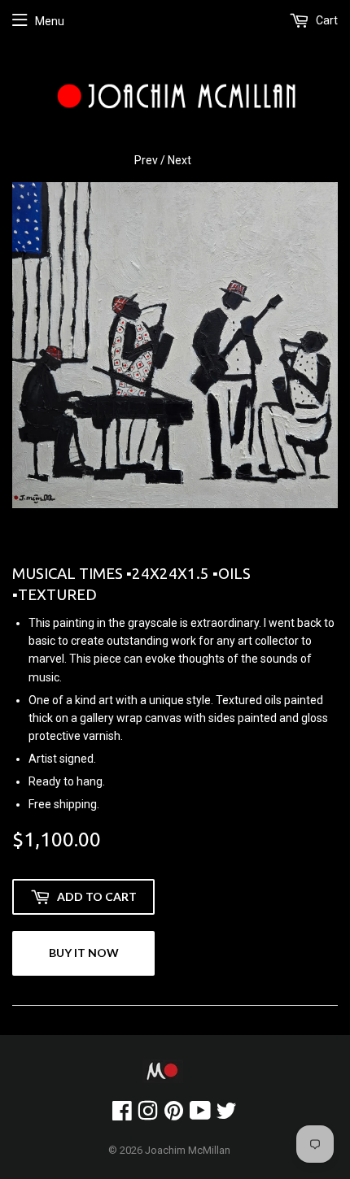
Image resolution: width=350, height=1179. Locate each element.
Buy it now (84, 952)
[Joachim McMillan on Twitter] (226, 1114)
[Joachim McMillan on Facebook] (122, 1114)
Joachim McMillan (187, 1150)
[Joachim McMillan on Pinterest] (174, 1114)
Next (179, 160)
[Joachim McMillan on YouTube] (200, 1114)
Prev (146, 160)
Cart (325, 20)
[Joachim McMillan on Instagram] (148, 1114)
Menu (49, 21)
